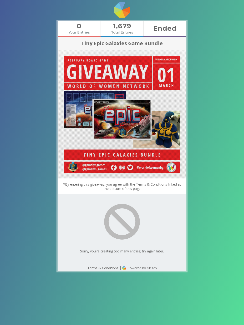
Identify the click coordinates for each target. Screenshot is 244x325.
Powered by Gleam (142, 268)
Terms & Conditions (102, 268)
